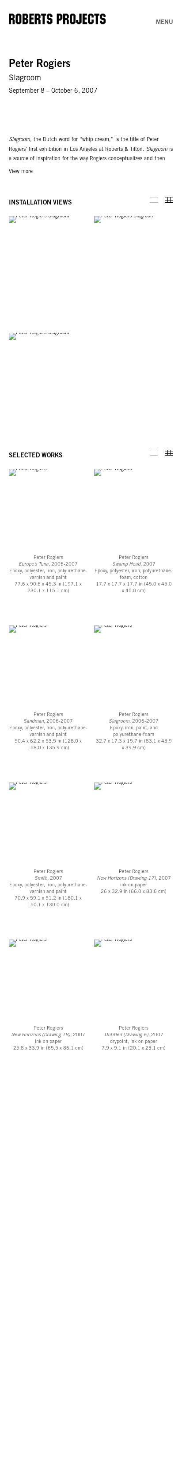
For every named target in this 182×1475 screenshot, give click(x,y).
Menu (164, 23)
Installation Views (154, 200)
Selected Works (154, 453)
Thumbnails (169, 200)
